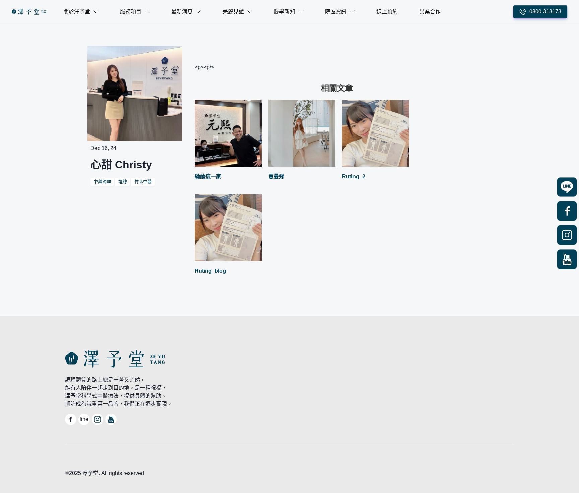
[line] (567, 187)
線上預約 (387, 11)
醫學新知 (284, 11)
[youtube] (567, 260)
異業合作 (430, 11)
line (84, 419)
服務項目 (130, 11)
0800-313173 (545, 11)
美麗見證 (233, 11)
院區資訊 (335, 11)
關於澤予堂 (76, 11)
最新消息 (182, 11)
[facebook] (567, 211)
